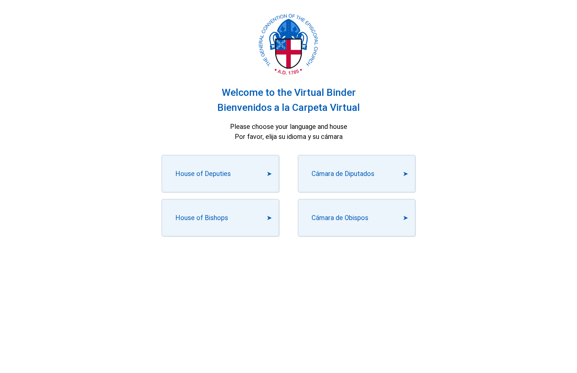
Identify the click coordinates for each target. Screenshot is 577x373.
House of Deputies (203, 174)
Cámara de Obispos (340, 218)
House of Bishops (201, 218)
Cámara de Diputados (343, 174)
